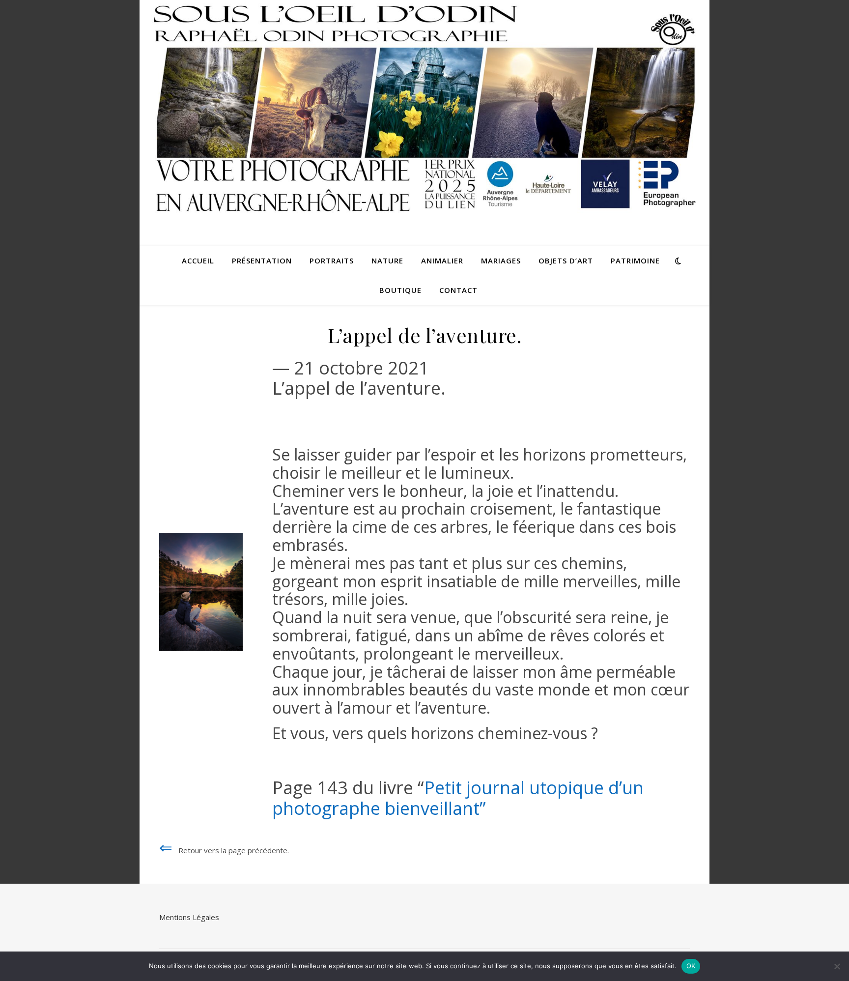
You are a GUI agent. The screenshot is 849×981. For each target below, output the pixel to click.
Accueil (198, 260)
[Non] (837, 966)
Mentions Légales (189, 917)
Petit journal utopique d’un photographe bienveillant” (458, 798)
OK (691, 966)
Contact (458, 290)
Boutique (400, 290)
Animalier (442, 260)
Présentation (262, 260)
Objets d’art (565, 260)
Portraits (332, 260)
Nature (387, 260)
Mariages (501, 260)
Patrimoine (635, 260)
